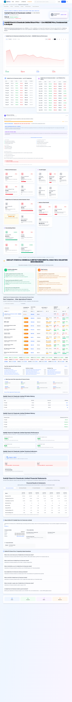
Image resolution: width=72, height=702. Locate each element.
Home (13, 1)
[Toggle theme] (67, 2)
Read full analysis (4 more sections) (36, 137)
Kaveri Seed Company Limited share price (32, 370)
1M (54, 39)
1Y (61, 39)
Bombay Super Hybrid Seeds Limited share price (11, 374)
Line (6, 39)
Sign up (63, 1)
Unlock (27, 318)
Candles (10, 39)
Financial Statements (35, 6)
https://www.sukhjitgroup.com (21, 536)
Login (59, 1)
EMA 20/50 (14, 39)
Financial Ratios (6, 6)
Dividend (22, 6)
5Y (65, 39)
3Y (63, 39)
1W (52, 39)
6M (59, 39)
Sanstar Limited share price (51, 374)
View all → (66, 366)
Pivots (19, 39)
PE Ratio (11, 6)
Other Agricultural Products (13, 4)
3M (57, 39)
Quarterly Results (28, 6)
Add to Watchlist (37, 12)
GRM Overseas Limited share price (31, 374)
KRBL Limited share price (51, 370)
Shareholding (17, 6)
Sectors (7, 4)
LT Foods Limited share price (8, 369)
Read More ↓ (6, 526)
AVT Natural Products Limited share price (10, 370)
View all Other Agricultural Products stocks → (12, 392)
